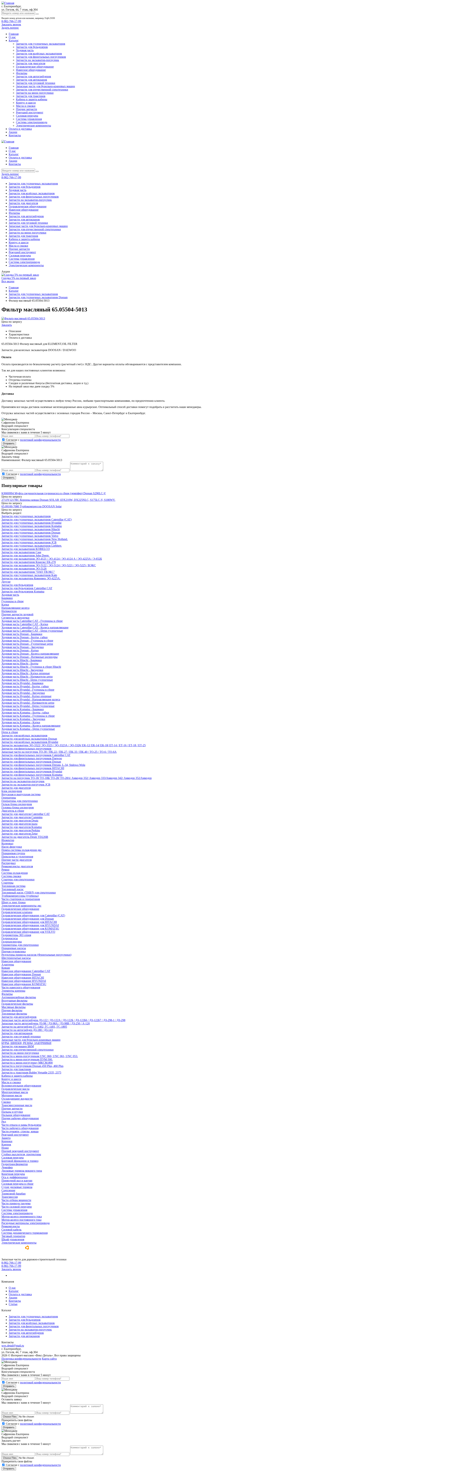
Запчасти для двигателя (30, 63)
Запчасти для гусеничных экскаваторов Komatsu (31, 526)
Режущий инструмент (29, 112)
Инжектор (7, 840)
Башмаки (7, 598)
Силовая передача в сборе (17, 1183)
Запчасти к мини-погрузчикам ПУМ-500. (27, 1059)
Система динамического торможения (24, 1232)
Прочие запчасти (26, 109)
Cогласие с (33, 439)
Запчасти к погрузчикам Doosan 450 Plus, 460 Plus (32, 1066)
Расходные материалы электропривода (25, 1223)
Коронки (6, 1141)
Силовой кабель (11, 1229)
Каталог (14, 40)
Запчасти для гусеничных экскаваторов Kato (29, 575)
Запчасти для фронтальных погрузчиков (41, 56)
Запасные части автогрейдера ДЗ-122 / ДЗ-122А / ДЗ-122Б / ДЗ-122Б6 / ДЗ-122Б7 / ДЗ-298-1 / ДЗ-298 (63, 1020)
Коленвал (7, 843)
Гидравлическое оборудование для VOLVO (28, 931)
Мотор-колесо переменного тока (21, 1216)
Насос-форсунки (11, 846)
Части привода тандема (16, 1203)
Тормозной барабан (13, 1193)
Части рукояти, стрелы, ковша (20, 1131)
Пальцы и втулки (12, 1111)
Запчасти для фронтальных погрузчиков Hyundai (31, 771)
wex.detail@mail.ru (12, 1345)
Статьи (13, 1304)
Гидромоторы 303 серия (16, 935)
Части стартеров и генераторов (20, 899)
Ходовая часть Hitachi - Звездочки (22, 670)
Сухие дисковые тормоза (16, 1187)
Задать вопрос (10, 27)
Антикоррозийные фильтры (18, 997)
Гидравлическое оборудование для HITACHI (29, 922)
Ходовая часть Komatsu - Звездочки (23, 719)
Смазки (6, 1102)
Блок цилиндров (11, 791)
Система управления (29, 119)
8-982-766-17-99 (11, 21)
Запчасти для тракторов (30, 96)
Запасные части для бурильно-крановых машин (45, 86)
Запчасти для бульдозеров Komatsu (22, 591)
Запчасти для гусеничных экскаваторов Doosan (30, 532)
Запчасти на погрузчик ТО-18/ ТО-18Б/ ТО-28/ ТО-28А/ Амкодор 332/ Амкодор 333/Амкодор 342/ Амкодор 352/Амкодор (76, 778)
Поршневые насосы (13, 948)
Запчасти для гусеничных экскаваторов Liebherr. (31, 545)
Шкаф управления (12, 1239)
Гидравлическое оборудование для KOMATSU (30, 928)
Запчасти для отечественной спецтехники (42, 89)
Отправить (9, 443)
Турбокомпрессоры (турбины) (20, 895)
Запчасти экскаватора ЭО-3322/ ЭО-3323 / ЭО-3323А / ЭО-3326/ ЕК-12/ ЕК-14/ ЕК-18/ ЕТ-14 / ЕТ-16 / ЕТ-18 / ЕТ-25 (73, 745)
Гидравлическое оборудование (35, 66)
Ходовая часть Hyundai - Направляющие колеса (30, 699)
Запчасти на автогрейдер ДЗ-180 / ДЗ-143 (27, 1030)
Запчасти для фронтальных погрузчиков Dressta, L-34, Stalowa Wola (43, 764)
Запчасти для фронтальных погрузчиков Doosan (31, 761)
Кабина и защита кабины (31, 99)
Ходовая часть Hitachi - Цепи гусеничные (27, 679)
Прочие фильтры (11, 1010)
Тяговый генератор (13, 1236)
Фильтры (21, 73)
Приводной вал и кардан (16, 1180)
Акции (13, 132)
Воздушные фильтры (14, 1000)
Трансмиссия (9, 1196)
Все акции (7, 281)
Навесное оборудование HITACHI (22, 977)
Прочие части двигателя (16, 859)
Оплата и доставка (20, 128)
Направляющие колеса (15, 607)
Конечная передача (13, 1173)
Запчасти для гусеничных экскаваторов (40, 43)
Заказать (6, 325)
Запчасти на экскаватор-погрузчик (37, 60)
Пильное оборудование (15, 1115)
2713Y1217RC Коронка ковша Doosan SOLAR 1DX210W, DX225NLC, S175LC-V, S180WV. (58, 499)
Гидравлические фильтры (17, 1003)
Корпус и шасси (26, 102)
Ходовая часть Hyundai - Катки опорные (26, 696)
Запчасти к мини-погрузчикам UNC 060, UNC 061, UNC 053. (39, 1056)
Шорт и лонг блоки (13, 902)
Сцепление (8, 1190)
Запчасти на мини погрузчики (35, 92)
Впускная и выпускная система (21, 794)
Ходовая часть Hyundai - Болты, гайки (25, 686)
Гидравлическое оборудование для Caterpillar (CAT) (33, 915)
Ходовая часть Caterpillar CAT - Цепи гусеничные (32, 630)
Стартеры (7, 882)
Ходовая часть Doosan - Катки (20, 650)
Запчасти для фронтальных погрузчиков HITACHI (32, 768)
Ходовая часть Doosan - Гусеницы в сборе (27, 640)
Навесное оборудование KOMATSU (23, 984)
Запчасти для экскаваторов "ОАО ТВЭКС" (28, 571)
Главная (14, 33)
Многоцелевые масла (14, 1092)
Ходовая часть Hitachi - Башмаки (21, 660)
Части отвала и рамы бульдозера (21, 1124)
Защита (6, 1137)
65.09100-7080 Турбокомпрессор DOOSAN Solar (31, 506)
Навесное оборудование (31, 69)
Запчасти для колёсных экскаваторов (39, 53)
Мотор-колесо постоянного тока (21, 1219)
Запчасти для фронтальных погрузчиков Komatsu (31, 774)
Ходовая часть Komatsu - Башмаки (22, 709)
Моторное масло (11, 1095)
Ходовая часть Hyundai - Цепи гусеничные (27, 706)
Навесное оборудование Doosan (21, 974)
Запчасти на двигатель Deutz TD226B (24, 836)
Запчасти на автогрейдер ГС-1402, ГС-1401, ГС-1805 (34, 1026)
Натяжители (9, 611)
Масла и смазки (25, 105)
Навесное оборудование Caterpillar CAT (25, 971)
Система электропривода (31, 122)
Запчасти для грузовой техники (35, 83)
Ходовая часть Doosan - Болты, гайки (24, 637)
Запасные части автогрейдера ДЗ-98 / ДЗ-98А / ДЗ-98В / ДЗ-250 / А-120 (45, 1023)
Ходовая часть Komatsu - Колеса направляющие (30, 725)
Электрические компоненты (33, 125)
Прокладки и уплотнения (17, 856)
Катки (5, 604)
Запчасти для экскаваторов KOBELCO (25, 548)
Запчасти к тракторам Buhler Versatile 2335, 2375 (31, 1072)
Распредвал (8, 863)
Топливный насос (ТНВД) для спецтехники (28, 892)
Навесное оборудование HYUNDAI (23, 980)
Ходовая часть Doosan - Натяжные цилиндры (29, 656)
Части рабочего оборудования (20, 1128)
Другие (6, 581)
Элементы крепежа (13, 990)
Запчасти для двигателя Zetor (19, 833)
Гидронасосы (9, 938)
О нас (12, 37)
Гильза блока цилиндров (16, 804)
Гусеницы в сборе (12, 601)
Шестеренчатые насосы (16, 958)
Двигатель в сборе (12, 810)
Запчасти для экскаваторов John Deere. (25, 555)
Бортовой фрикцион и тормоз (19, 1160)
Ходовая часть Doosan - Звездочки (22, 647)
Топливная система (13, 886)
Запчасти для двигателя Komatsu (21, 827)
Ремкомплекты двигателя (17, 866)
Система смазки (11, 876)
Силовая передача (27, 115)
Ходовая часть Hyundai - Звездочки (23, 692)
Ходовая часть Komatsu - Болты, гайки (25, 712)
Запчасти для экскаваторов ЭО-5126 (23, 568)
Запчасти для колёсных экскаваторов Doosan (29, 738)
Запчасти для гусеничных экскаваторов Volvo (29, 535)
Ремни (5, 869)
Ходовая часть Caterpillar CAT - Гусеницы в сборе (32, 620)
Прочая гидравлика (13, 951)
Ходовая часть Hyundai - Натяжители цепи (27, 702)
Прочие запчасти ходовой (17, 614)
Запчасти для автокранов (31, 79)
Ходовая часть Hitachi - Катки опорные (25, 673)
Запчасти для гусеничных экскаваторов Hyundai (31, 522)
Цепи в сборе (9, 732)
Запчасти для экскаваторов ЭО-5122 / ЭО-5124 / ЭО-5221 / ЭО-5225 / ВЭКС (48, 565)
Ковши (5, 967)
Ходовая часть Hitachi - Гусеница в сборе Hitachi (31, 666)
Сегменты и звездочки (15, 617)
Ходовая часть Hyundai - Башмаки (22, 683)
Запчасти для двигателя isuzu (19, 823)
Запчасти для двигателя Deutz (19, 820)
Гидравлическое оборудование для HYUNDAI (30, 925)
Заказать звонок (11, 24)
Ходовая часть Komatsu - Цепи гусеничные (28, 728)
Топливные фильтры (14, 1013)
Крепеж (6, 1144)
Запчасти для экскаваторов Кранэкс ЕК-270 (28, 562)
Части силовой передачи (16, 1206)
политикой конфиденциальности (40, 439)
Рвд (3, 1121)
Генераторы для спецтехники (19, 800)
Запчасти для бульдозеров (32, 47)
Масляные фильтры (13, 1007)
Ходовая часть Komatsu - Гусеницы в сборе (28, 715)
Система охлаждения (14, 872)
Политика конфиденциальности (21, 1358)
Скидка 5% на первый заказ (18, 278)
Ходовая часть (25, 50)
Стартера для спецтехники (18, 879)
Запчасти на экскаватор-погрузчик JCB (25, 784)
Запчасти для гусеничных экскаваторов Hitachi (30, 529)
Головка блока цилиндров (17, 807)
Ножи (5, 1147)
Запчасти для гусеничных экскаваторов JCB (28, 542)
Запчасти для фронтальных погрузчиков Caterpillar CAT (35, 755)
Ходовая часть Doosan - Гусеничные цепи (27, 643)
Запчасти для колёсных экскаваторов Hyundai (29, 742)
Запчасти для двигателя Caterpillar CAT (25, 814)
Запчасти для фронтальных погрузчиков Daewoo (31, 758)
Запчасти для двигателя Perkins (20, 830)
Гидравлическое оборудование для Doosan (27, 918)
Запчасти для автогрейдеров (33, 76)
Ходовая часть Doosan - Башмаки (21, 634)
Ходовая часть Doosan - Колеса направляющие (30, 653)
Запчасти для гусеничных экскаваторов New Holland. (34, 539)
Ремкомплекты (10, 1226)
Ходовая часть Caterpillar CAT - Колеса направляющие (34, 627)
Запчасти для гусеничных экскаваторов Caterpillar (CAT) (36, 519)
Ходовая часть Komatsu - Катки (20, 722)
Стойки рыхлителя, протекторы (21, 1154)
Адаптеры (7, 964)
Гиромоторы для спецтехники (20, 944)
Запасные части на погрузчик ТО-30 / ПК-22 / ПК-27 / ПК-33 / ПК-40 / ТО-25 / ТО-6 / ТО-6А (59, 751)
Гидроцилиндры (11, 941)
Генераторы (8, 797)
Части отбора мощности (16, 1200)
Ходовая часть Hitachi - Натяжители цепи (27, 676)
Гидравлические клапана (16, 912)
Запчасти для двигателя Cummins (22, 817)
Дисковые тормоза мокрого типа (21, 1170)
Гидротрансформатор (14, 1164)
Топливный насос (12, 889)
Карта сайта (49, 1358)
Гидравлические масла (15, 1088)
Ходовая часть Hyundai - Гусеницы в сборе (27, 689)
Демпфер (7, 1167)
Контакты (15, 135)
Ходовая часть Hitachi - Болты (19, 663)
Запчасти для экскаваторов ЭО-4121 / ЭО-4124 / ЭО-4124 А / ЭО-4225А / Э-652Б (51, 558)
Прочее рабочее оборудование (20, 1118)
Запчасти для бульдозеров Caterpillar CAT (26, 588)
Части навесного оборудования (20, 987)
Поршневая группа (13, 853)
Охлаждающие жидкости (17, 1098)
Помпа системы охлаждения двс (21, 850)
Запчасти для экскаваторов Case (21, 552)
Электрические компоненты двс (21, 905)
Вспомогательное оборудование (21, 1085)
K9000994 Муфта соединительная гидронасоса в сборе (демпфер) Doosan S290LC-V (53, 493)
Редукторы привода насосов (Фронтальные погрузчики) (36, 954)
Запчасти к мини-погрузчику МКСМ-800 (27, 1062)
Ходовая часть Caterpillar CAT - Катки (24, 624)
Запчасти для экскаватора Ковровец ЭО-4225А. (30, 578)
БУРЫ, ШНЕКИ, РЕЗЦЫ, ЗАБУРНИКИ (26, 1043)
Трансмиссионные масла (16, 1105)
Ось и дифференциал (14, 1177)
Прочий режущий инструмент (20, 1151)
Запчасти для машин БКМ (17, 1046)
